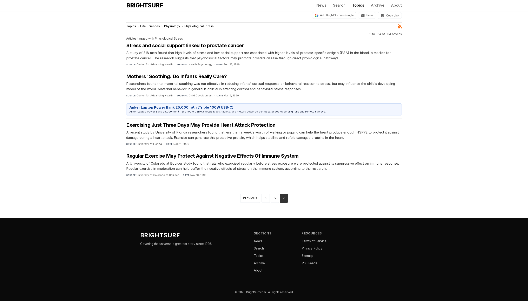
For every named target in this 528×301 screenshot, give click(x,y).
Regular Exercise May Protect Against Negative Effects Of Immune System (212, 156)
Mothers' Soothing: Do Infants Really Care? (176, 76)
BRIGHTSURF (144, 5)
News (321, 5)
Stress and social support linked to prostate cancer (185, 45)
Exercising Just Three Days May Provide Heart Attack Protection (201, 125)
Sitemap (307, 256)
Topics (358, 5)
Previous (250, 198)
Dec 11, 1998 (181, 143)
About (396, 5)
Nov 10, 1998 (198, 175)
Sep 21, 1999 (232, 64)
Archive (377, 5)
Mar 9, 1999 (231, 95)
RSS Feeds (309, 263)
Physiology (172, 26)
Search (339, 5)
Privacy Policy (312, 248)
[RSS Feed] (400, 26)
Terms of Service (314, 241)
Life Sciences (150, 26)
